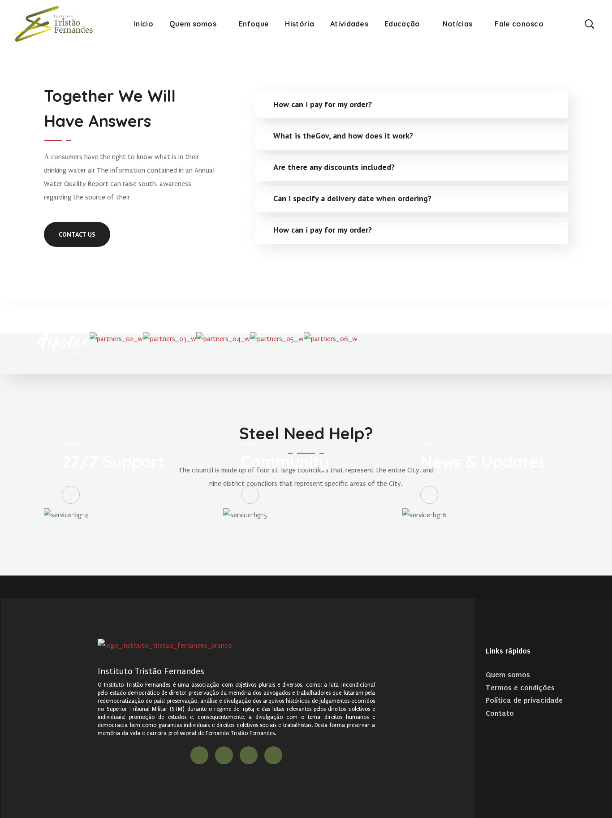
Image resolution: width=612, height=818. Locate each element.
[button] (589, 23)
